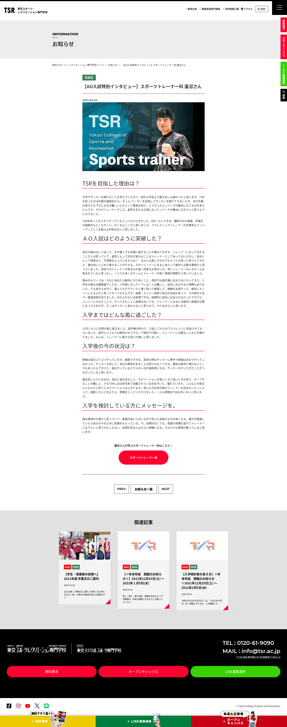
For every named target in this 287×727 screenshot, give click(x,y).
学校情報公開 (232, 8)
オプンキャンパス (284, 47)
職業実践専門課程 (211, 8)
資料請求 (284, 25)
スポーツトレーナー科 (143, 457)
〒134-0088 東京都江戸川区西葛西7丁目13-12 (258, 656)
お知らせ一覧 (144, 489)
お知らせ (112, 65)
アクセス (248, 8)
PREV (121, 489)
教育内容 (192, 8)
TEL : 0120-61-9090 (248, 643)
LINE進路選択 (284, 74)
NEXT (166, 489)
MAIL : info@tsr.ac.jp (251, 651)
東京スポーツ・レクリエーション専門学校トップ (77, 65)
